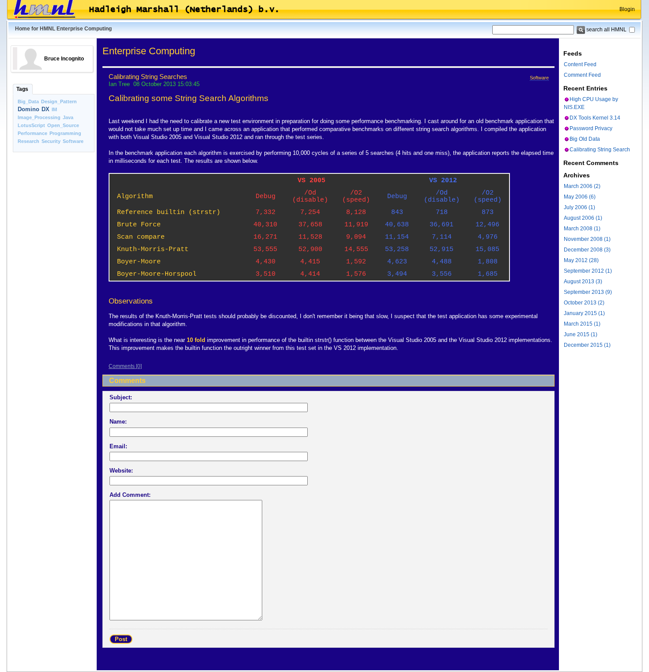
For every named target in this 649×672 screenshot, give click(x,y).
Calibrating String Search (600, 149)
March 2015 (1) (582, 324)
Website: (121, 470)
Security (51, 141)
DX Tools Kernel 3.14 (595, 118)
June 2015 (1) (580, 334)
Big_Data (28, 101)
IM (54, 109)
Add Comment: (130, 495)
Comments (122, 366)
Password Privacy (591, 128)
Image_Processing (39, 117)
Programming (65, 133)
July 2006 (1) (579, 207)
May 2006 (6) (580, 197)
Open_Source (63, 125)
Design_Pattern (59, 101)
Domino (28, 109)
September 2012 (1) (588, 271)
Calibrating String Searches (148, 76)
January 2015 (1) (584, 313)
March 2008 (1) (582, 228)
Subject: (120, 397)
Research (28, 141)
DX (45, 109)
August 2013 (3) (583, 281)
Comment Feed (582, 75)
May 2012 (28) (581, 260)
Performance (32, 133)
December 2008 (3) (587, 250)
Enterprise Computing (148, 50)
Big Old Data (585, 139)
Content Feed (580, 64)
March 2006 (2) (582, 186)
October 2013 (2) (584, 303)
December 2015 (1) (587, 345)
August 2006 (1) (583, 218)
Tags (22, 89)
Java (68, 117)
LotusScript (31, 125)
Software (73, 141)
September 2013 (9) (588, 292)
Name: (118, 421)
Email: (118, 446)
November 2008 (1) (587, 239)
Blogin (627, 9)
